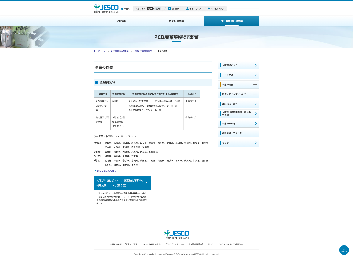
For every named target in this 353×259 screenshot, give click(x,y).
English (175, 8)
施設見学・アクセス (232, 133)
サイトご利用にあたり (151, 244)
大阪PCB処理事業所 (143, 51)
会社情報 (121, 21)
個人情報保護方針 (196, 244)
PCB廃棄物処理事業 (231, 21)
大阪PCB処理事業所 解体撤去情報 (236, 113)
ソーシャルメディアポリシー (230, 244)
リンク (225, 142)
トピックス (227, 74)
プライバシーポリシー (174, 244)
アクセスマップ (217, 8)
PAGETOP (344, 251)
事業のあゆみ (228, 123)
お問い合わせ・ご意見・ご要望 (123, 244)
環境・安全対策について (234, 94)
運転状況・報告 (230, 103)
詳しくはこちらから (107, 170)
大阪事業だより (230, 65)
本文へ (127, 8)
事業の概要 (227, 84)
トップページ (99, 51)
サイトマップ (195, 8)
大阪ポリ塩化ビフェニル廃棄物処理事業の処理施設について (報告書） (120, 183)
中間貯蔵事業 (176, 21)
